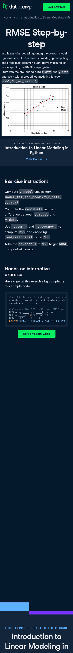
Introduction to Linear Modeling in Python (47, 17)
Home (7, 17)
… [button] (17, 17)
